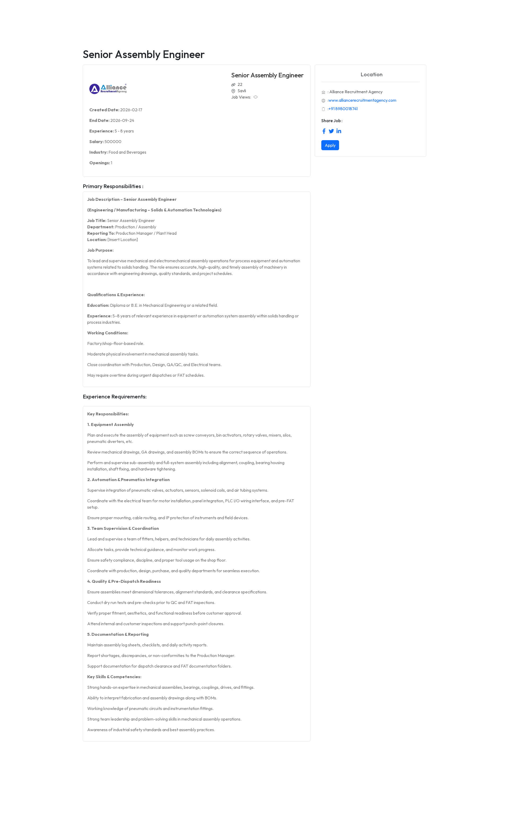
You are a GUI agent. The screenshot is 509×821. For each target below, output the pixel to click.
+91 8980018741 (343, 108)
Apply (330, 145)
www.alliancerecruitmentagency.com (362, 100)
